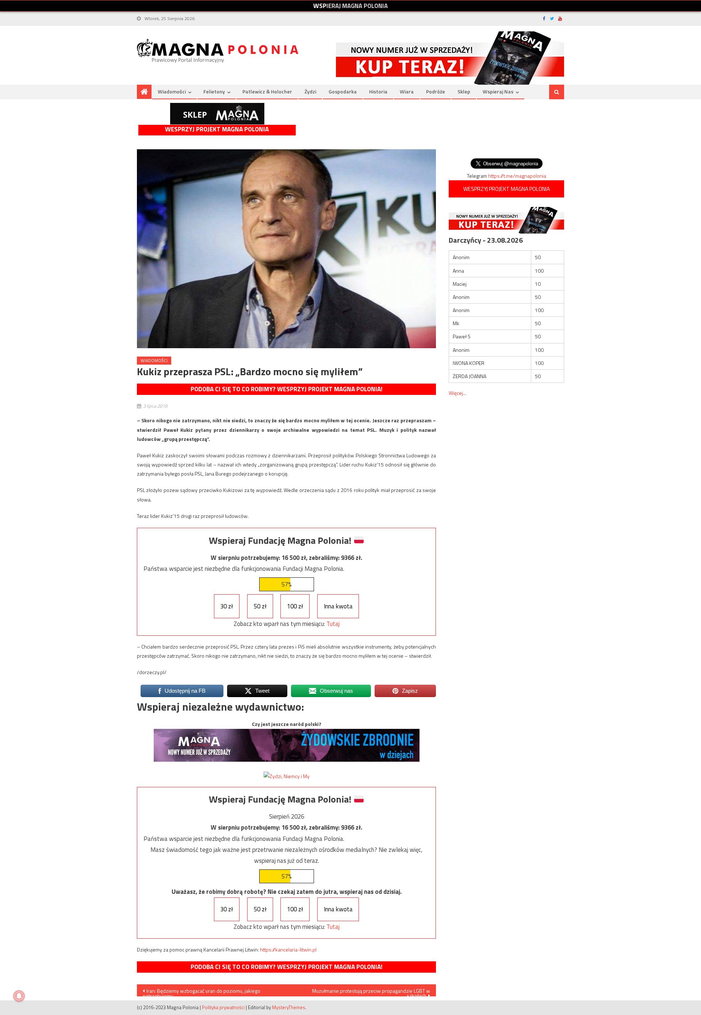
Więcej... (457, 393)
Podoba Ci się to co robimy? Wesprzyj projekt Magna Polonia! (286, 389)
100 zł (295, 606)
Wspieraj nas (498, 91)
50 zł (260, 606)
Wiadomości (172, 91)
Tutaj (333, 623)
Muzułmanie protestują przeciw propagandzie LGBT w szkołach (371, 991)
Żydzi (310, 91)
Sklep (463, 91)
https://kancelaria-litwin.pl (288, 949)
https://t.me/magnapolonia (517, 176)
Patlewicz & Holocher (267, 91)
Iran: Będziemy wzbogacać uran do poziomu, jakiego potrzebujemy (201, 991)
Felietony (214, 91)
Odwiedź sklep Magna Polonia (217, 113)
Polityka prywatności (223, 1007)
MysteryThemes (288, 1007)
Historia (378, 91)
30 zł (226, 606)
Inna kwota (338, 606)
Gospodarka (343, 91)
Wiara (407, 91)
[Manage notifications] (19, 996)
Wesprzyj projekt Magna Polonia (217, 129)
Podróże (435, 91)
